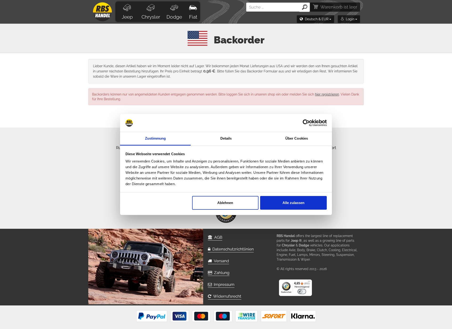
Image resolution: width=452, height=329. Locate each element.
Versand (220, 260)
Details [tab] (226, 138)
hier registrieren (327, 94)
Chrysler (150, 17)
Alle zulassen (293, 203)
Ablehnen (225, 203)
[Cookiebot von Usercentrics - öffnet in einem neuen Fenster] (306, 122)
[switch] (302, 291)
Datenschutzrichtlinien (232, 249)
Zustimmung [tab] (155, 138)
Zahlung (221, 272)
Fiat (193, 17)
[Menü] (309, 282)
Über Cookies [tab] (296, 138)
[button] (315, 19)
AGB (217, 237)
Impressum (223, 284)
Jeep (127, 17)
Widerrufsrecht (226, 296)
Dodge (174, 17)
